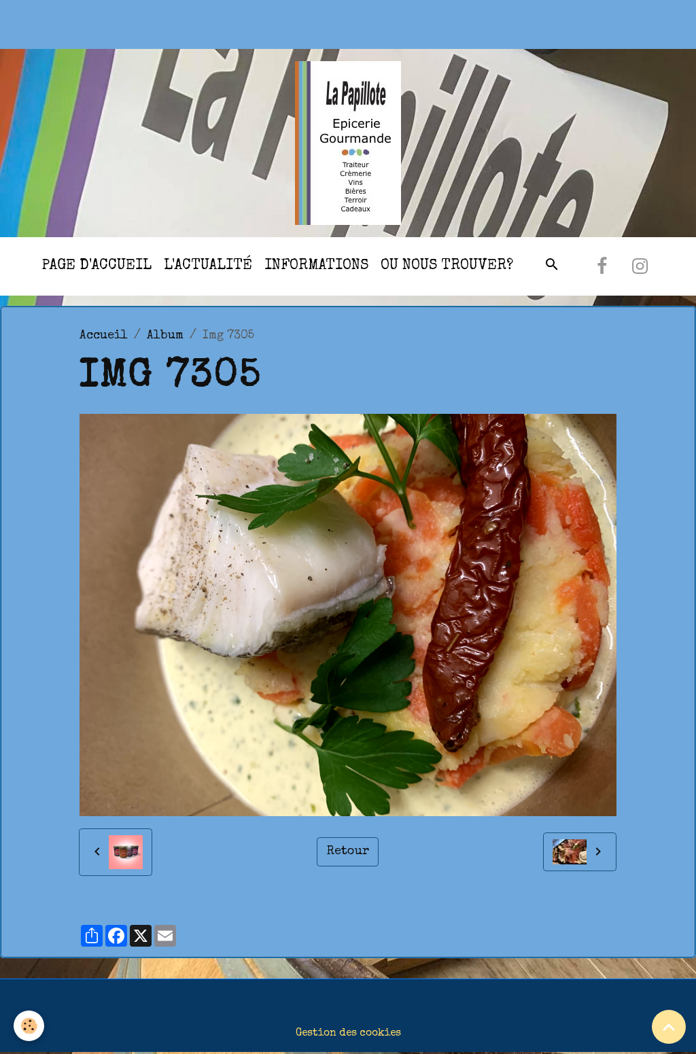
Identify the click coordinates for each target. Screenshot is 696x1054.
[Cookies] (29, 1026)
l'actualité (208, 266)
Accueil (104, 336)
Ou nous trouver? (447, 266)
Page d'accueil (96, 266)
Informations (316, 266)
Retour (348, 851)
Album (165, 336)
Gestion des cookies (348, 1033)
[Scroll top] (669, 1027)
